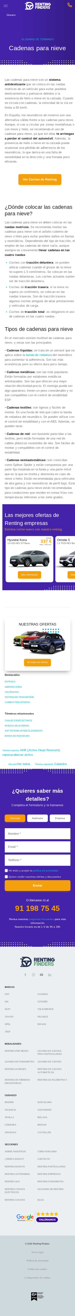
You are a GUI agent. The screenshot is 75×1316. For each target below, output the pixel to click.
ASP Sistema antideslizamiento (24, 731)
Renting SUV (12, 1181)
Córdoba (10, 1125)
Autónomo (37, 818)
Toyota (9, 1017)
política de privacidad (45, 870)
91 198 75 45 (37, 908)
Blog (41, 1200)
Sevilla (9, 1117)
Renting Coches (15, 1200)
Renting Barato (15, 1166)
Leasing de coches (49, 1061)
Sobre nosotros (15, 1151)
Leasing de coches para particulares (50, 1053)
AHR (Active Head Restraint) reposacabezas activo (31, 752)
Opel (8, 1024)
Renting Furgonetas (51, 1181)
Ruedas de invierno (17, 725)
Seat (8, 1009)
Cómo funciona (47, 1151)
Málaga (42, 1117)
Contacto (44, 1159)
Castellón (44, 1132)
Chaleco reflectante (18, 720)
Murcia (42, 1125)
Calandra (50, 764)
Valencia (10, 1110)
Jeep (8, 1031)
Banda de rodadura (17, 736)
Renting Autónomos (17, 1174)
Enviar (37, 885)
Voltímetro (12, 692)
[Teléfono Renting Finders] (70, 6)
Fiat (7, 994)
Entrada (10, 681)
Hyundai (43, 994)
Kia (7, 1001)
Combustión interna (17, 702)
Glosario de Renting (51, 1189)
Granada (10, 1132)
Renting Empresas (49, 1174)
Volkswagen (46, 1009)
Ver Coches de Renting (40, 179)
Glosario (11, 15)
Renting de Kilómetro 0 (52, 1080)
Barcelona (45, 1102)
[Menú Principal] (5, 6)
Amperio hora (13, 687)
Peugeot (43, 1017)
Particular (15, 818)
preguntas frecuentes (41, 919)
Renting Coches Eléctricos (15, 1191)
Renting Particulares (52, 1166)
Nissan (42, 1024)
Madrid (9, 1102)
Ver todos (19, 764)
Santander (45, 1110)
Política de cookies (37, 1269)
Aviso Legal (37, 1252)
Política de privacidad (38, 1260)
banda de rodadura (39, 355)
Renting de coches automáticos (50, 1071)
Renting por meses (17, 1051)
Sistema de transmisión (19, 697)
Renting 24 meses (15, 1069)
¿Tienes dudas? (14, 1159)
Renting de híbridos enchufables (17, 1081)
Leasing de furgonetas (19, 1061)
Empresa (60, 818)
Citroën (43, 1001)
